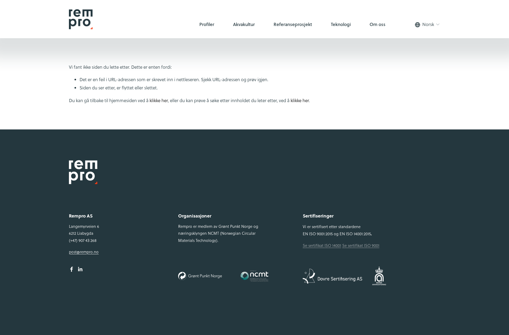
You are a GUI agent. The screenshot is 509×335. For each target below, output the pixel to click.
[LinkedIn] (80, 269)
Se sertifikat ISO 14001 (322, 245)
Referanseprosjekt (293, 24)
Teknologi (341, 24)
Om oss (377, 24)
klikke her (159, 100)
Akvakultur (244, 24)
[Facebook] (71, 269)
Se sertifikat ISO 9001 (360, 245)
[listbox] (427, 24)
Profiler (206, 24)
